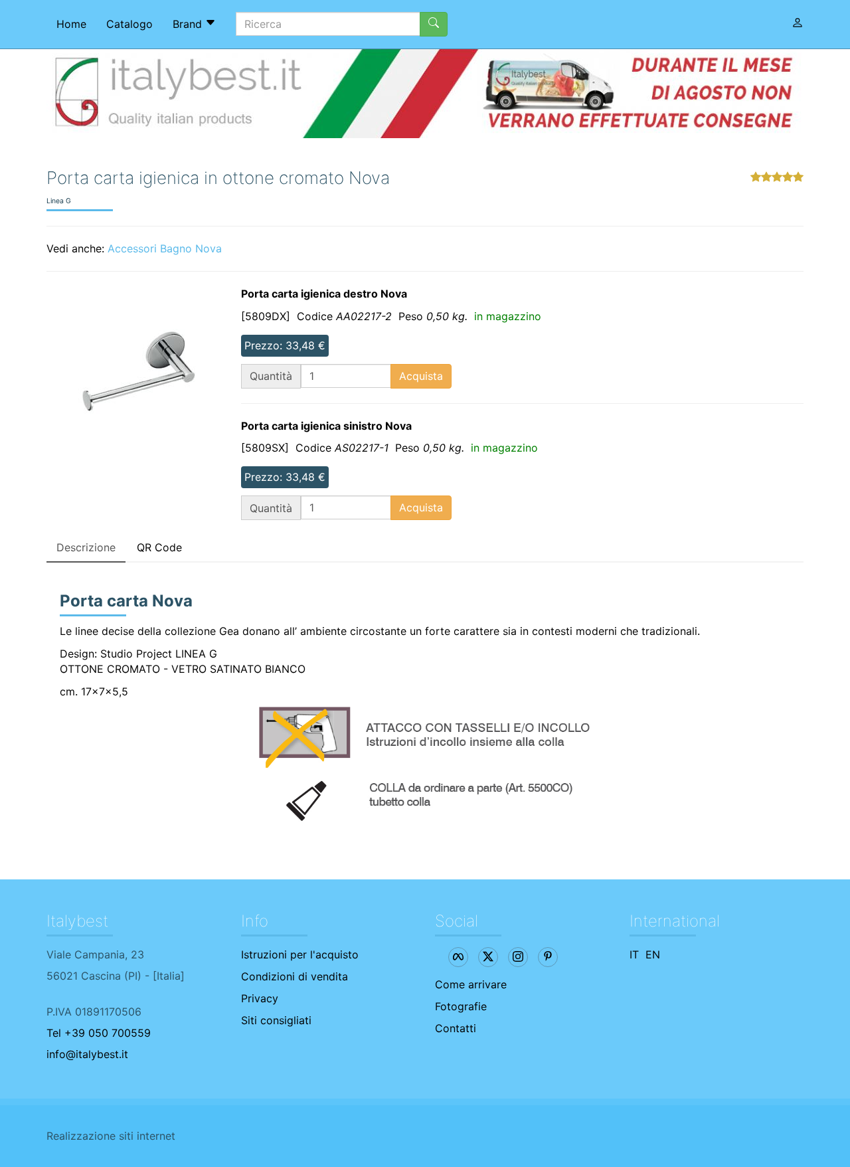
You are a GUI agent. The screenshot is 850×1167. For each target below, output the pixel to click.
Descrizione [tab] (86, 547)
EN (652, 954)
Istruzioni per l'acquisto (300, 954)
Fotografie (461, 1006)
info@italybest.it (87, 1054)
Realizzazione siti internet (110, 1135)
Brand (189, 24)
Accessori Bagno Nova (165, 248)
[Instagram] (518, 957)
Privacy (259, 998)
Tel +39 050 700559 (98, 1032)
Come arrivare (471, 984)
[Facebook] (458, 957)
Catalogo (129, 24)
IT (634, 954)
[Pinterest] (548, 957)
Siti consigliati (276, 1020)
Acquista (421, 376)
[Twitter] (488, 957)
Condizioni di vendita (294, 976)
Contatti (455, 1028)
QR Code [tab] (159, 547)
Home (71, 24)
